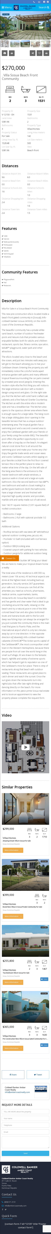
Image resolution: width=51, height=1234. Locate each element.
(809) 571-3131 (10, 1202)
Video (45, 979)
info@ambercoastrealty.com (17, 1092)
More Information (12, 850)
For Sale (44, 795)
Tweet (39, 1074)
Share (13, 1074)
